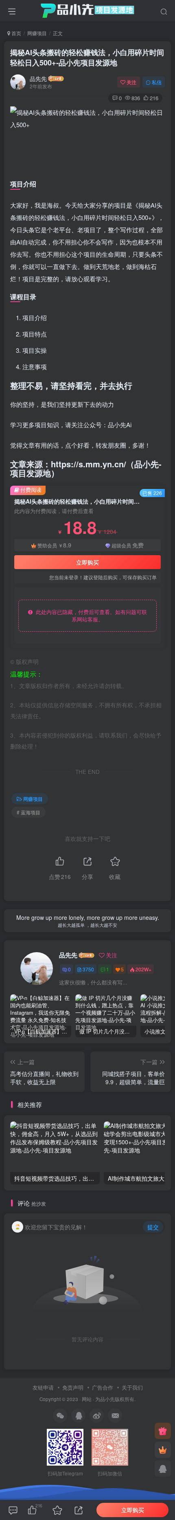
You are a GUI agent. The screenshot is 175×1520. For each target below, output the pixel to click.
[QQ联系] (163, 1468)
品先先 (38, 78)
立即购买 (87, 562)
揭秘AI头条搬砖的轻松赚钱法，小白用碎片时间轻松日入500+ (87, 57)
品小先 (107, 1399)
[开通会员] (163, 1450)
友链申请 (43, 1387)
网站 (87, 1399)
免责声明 (72, 1387)
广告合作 (102, 1387)
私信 (157, 81)
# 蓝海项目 (28, 812)
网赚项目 (37, 32)
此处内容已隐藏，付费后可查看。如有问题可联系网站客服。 (90, 615)
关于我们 (132, 1387)
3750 (88, 969)
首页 (15, 32)
